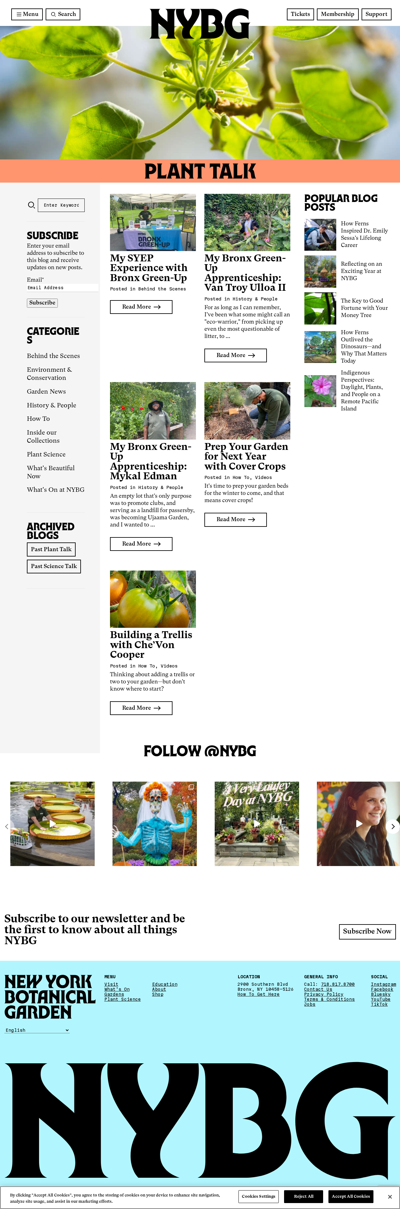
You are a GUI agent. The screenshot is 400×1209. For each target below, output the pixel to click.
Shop (157, 994)
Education (165, 984)
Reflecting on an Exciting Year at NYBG (361, 271)
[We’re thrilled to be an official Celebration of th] (257, 824)
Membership (337, 14)
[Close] (390, 1197)
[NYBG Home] (200, 23)
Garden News (46, 392)
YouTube (381, 999)
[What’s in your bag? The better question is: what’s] (52, 824)
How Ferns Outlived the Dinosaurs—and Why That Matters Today (364, 347)
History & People (51, 406)
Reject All (303, 1197)
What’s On (117, 989)
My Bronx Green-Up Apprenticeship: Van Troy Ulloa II (245, 273)
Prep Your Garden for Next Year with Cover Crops (246, 457)
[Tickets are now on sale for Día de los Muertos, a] (154, 824)
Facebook (382, 989)
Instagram (383, 984)
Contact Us (318, 989)
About (159, 989)
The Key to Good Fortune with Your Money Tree (364, 308)
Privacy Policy (323, 994)
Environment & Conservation (49, 374)
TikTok (379, 1004)
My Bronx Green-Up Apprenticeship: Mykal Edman (150, 462)
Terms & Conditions (329, 999)
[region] (200, 1197)
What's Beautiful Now (51, 473)
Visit (111, 984)
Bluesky (381, 994)
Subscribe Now (367, 931)
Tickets (300, 14)
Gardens (114, 994)
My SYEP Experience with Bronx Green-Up (149, 268)
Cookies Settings (258, 1197)
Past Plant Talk (51, 549)
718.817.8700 (338, 984)
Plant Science (46, 455)
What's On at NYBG (55, 490)
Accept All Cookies (351, 1197)
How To (38, 419)
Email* (35, 280)
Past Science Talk (54, 566)
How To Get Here (259, 994)
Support (377, 14)
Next (393, 826)
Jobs (309, 1004)
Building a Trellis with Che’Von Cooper (151, 645)
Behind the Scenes (53, 356)
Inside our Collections (43, 437)
